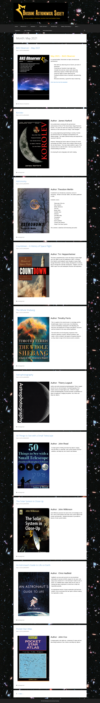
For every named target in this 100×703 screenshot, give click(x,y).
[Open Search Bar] (85, 30)
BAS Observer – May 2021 (28, 48)
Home (16, 26)
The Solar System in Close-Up (29, 501)
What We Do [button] (23, 26)
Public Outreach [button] (43, 26)
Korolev (19, 112)
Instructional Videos (47, 30)
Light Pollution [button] (27, 30)
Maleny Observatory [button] (66, 26)
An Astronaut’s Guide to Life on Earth (33, 565)
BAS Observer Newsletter (23, 103)
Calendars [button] (33, 26)
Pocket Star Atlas (24, 628)
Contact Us (37, 30)
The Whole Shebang (25, 310)
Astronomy (21, 181)
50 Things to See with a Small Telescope (34, 435)
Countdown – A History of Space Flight (34, 246)
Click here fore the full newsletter (59, 82)
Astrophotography (24, 374)
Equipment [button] (17, 30)
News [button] (76, 26)
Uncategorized (21, 172)
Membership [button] (54, 26)
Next (21, 694)
